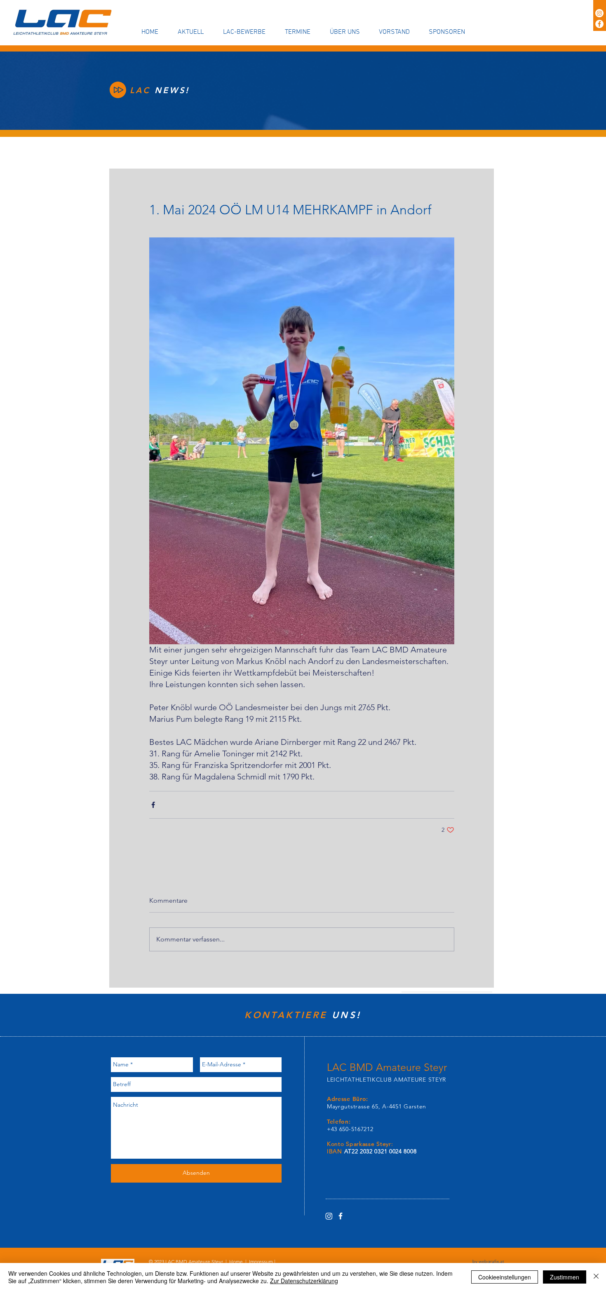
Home (236, 1261)
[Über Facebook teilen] (153, 805)
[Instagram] (599, 13)
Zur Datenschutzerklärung (304, 1281)
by (488, 1261)
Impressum (261, 1261)
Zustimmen (564, 1277)
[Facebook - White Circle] (599, 24)
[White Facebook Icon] (340, 1216)
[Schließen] (596, 1277)
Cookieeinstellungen (504, 1277)
